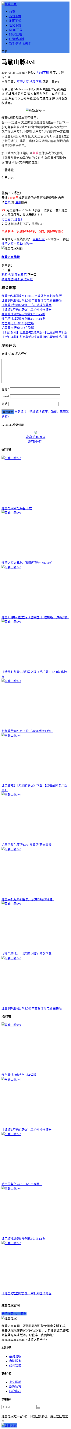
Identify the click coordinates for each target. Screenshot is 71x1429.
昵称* (5, 389)
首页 (12, 11)
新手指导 (8, 1313)
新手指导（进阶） (21, 43)
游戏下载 (15, 16)
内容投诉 (39, 239)
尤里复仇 (8, 219)
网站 (5, 404)
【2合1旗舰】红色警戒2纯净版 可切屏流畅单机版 (34, 332)
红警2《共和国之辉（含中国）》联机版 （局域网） (35, 617)
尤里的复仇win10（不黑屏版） (22, 1184)
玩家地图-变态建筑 (14, 274)
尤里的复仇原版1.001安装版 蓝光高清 (26, 844)
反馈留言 (15, 1386)
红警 (36, 153)
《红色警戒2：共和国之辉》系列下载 (26, 953)
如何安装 (15, 1365)
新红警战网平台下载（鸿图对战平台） (27, 731)
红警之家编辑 (11, 257)
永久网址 (15, 1382)
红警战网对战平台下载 (17, 508)
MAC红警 (15, 34)
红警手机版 (16, 39)
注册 (18, 202)
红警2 (18, 219)
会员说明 (15, 1356)
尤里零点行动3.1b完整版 (18, 323)
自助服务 (15, 1361)
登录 (8, 202)
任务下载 (15, 25)
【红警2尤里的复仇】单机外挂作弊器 (26, 305)
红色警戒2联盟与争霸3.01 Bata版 (23, 314)
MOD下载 (15, 30)
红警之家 (23, 81)
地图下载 (15, 20)
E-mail (5, 396)
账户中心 (15, 1391)
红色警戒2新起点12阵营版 (19, 1075)
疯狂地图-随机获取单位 (17, 279)
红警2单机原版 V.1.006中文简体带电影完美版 (32, 296)
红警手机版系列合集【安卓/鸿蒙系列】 (28, 899)
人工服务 (20, 1313)
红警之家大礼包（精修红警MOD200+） (28, 562)
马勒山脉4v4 (25, 243)
